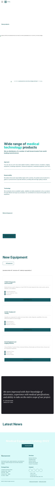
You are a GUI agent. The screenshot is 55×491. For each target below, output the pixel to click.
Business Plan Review (33, 462)
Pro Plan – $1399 (4, 475)
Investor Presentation (33, 463)
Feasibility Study (32, 459)
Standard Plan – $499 (5, 471)
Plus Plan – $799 (4, 472)
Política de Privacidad (33, 481)
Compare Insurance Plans (6, 469)
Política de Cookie (42, 481)
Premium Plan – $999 (5, 474)
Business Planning (32, 458)
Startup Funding (32, 461)
